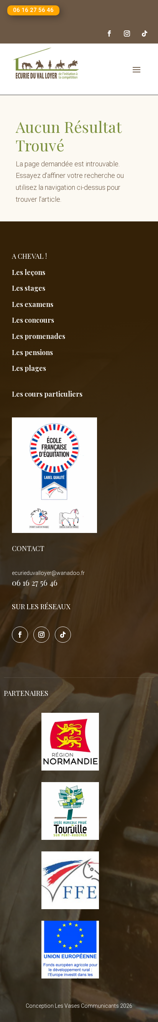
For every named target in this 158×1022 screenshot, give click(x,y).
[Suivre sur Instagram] (127, 33)
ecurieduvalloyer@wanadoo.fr (48, 573)
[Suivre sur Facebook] (109, 33)
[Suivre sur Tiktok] (144, 33)
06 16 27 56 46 (33, 10)
